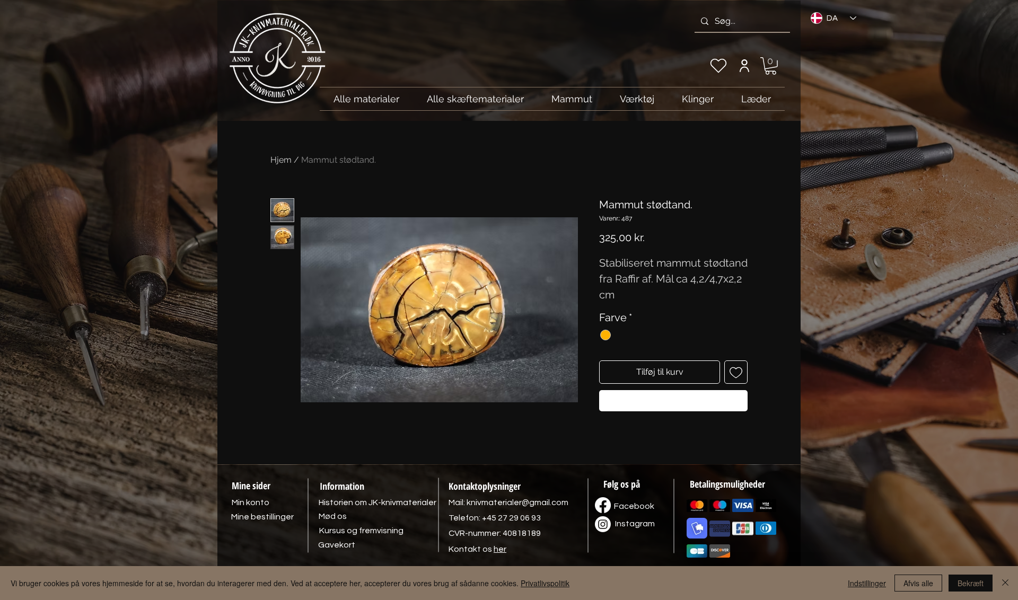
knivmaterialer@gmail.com (517, 502)
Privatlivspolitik (545, 583)
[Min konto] (744, 66)
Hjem (281, 160)
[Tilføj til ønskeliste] (736, 372)
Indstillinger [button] (867, 583)
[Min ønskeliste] (718, 65)
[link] (770, 66)
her (500, 549)
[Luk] (1005, 583)
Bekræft (971, 583)
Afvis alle (918, 583)
